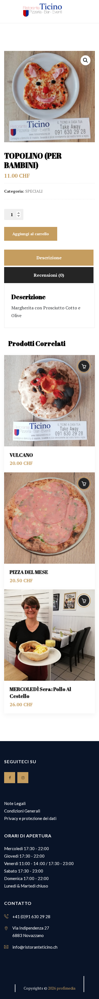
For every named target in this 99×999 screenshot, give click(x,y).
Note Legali (15, 803)
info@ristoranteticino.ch (34, 946)
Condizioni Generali (22, 810)
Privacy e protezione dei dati (30, 818)
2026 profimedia (61, 988)
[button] (85, 60)
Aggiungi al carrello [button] (84, 366)
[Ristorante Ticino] (42, 10)
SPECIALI (34, 191)
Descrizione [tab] (49, 258)
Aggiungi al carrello (30, 233)
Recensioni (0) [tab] (49, 275)
